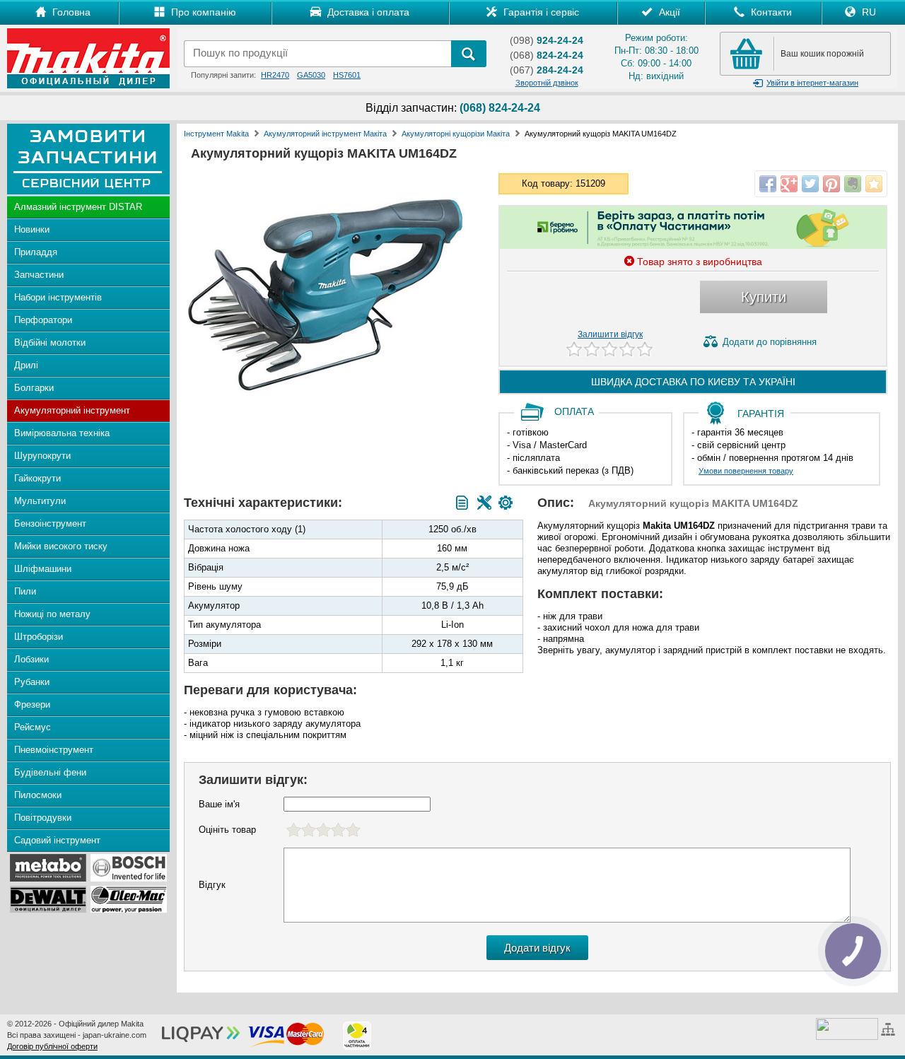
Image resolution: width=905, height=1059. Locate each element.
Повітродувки (42, 817)
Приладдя (35, 252)
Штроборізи (38, 636)
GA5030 (311, 75)
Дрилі (26, 365)
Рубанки (31, 682)
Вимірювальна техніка (62, 433)
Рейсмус (32, 727)
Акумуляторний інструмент (72, 410)
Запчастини (39, 274)
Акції (668, 12)
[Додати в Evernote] (852, 183)
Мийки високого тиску (60, 546)
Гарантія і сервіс (540, 12)
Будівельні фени (50, 772)
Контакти (770, 12)
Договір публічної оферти (52, 1046)
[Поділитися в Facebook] (767, 183)
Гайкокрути (37, 478)
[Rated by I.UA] (847, 1028)
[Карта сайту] (890, 1028)
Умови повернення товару (746, 471)
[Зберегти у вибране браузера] (873, 183)
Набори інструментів (58, 297)
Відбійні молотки (50, 342)
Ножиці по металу (52, 614)
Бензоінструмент (50, 523)
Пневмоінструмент (53, 749)
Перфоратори (43, 320)
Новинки (31, 229)
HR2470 (275, 75)
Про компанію (202, 12)
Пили (25, 591)
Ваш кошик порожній (822, 54)
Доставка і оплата (367, 12)
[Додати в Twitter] (810, 183)
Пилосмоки (38, 795)
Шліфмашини (42, 568)
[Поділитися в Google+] (789, 183)
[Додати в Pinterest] (831, 183)
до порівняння (770, 342)
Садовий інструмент (57, 840)
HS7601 (347, 75)
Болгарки (34, 387)
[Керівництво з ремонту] (484, 503)
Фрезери (32, 704)
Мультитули (40, 501)
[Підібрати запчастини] (505, 503)
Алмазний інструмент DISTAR (78, 206)
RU (867, 12)
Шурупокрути (42, 455)
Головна (69, 12)
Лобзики (31, 659)
